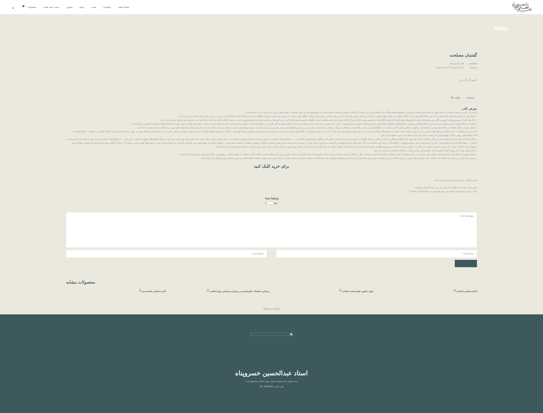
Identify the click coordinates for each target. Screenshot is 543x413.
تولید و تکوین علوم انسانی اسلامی (357, 291)
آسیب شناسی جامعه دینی (154, 291)
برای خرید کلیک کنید (271, 166)
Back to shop (271, 308)
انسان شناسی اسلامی (466, 291)
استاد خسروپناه (457, 67)
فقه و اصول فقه (457, 63)
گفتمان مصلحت (442, 67)
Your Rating (271, 198)
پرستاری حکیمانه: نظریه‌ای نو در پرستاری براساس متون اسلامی (239, 291)
